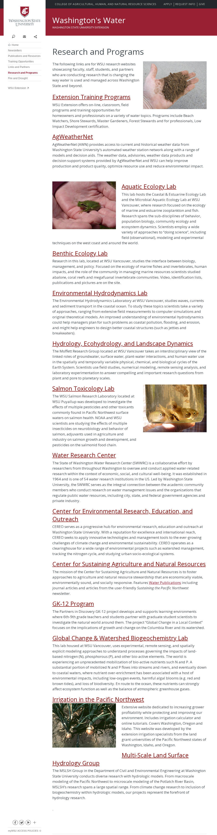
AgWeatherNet (72, 136)
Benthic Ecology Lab (80, 253)
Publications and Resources (24, 56)
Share (35, 36)
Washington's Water (88, 20)
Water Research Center (84, 455)
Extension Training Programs (91, 97)
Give (202, 4)
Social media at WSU (34, 823)
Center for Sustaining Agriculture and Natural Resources (129, 564)
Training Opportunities (21, 61)
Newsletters (15, 50)
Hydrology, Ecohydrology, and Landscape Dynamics (122, 343)
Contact (24, 36)
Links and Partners (19, 67)
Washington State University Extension (80, 27)
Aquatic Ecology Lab (149, 186)
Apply (168, 4)
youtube (28, 823)
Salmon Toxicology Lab (83, 388)
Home (15, 45)
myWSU (12, 830)
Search (13, 36)
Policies (33, 830)
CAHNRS (105, 4)
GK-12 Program (73, 604)
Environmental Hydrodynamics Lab (99, 293)
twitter (21, 823)
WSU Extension (17, 88)
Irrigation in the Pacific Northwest (98, 699)
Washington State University (25, 16)
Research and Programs (23, 72)
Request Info (185, 4)
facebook (15, 823)
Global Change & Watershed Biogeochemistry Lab (120, 638)
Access (22, 830)
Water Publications (165, 582)
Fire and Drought (18, 78)
